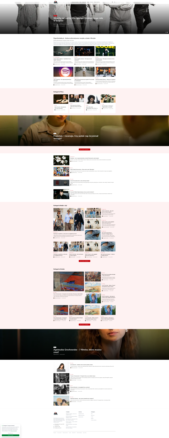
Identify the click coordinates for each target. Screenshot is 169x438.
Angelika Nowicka (56, 354)
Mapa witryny (84, 432)
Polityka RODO (74, 432)
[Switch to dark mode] (115, 2)
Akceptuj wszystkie (10, 435)
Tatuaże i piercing (96, 2)
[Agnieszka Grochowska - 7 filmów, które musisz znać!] (84, 344)
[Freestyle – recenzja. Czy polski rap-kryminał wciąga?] (84, 130)
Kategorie (93, 411)
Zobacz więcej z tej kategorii (84, 149)
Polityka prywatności (65, 432)
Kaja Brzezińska (55, 140)
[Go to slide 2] (166, 32)
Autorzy (80, 411)
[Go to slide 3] (167, 32)
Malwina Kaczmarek (81, 415)
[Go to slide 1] (165, 32)
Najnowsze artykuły (75, 2)
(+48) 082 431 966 (57, 426)
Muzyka (91, 2)
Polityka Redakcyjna (79, 432)
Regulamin (54, 432)
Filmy (80, 2)
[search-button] (112, 2)
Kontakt (70, 432)
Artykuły (67, 411)
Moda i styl (84, 2)
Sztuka (88, 2)
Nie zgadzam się (10, 433)
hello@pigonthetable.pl (58, 427)
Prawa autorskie (59, 432)
